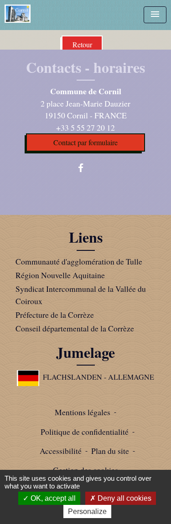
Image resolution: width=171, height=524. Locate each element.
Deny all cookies (123, 498)
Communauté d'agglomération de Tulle (79, 261)
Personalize (87, 511)
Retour (82, 44)
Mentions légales (82, 412)
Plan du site (110, 450)
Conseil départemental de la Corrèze (75, 328)
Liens (86, 237)
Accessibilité (61, 450)
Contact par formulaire (85, 142)
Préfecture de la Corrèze (55, 314)
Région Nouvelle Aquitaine (60, 275)
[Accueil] (18, 14)
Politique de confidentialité (85, 431)
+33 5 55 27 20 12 (85, 127)
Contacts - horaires (85, 67)
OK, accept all (52, 498)
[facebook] (85, 168)
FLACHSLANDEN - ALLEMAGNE (98, 377)
